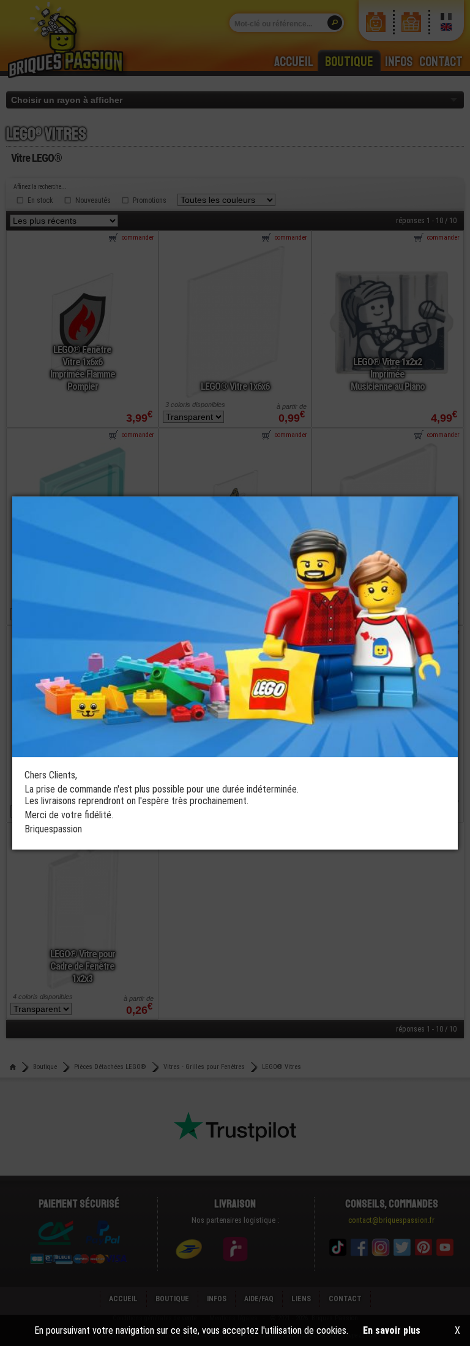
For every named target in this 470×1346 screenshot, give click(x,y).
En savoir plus (391, 1330)
